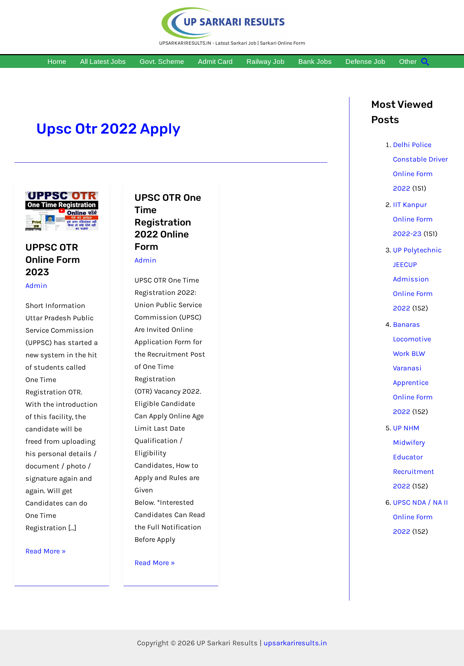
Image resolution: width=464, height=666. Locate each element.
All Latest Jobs (103, 61)
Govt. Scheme (162, 61)
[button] (425, 61)
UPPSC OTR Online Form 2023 (52, 260)
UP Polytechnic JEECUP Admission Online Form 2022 (417, 279)
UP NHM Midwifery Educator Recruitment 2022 (413, 457)
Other (408, 61)
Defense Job (365, 61)
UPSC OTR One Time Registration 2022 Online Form (167, 222)
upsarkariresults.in (295, 643)
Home (56, 61)
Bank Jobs (315, 61)
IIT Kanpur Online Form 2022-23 (413, 219)
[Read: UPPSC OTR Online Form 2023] (61, 210)
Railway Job (265, 61)
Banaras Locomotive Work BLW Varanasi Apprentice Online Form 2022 (413, 368)
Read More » (45, 550)
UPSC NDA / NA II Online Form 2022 (420, 517)
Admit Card (215, 61)
